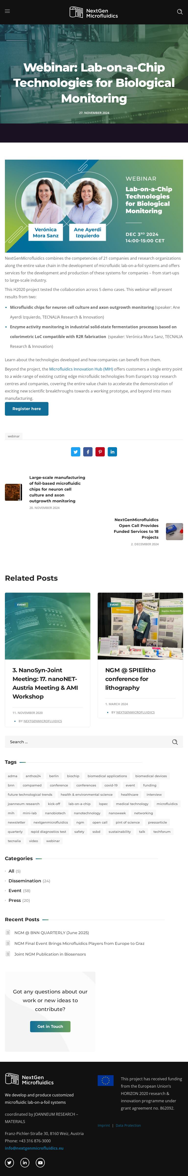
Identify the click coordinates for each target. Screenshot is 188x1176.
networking (143, 813)
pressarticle (157, 822)
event (130, 785)
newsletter (16, 822)
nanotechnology (87, 813)
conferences (86, 785)
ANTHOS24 (33, 776)
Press (15, 900)
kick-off (54, 804)
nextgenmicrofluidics (51, 822)
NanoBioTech (55, 813)
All (11, 871)
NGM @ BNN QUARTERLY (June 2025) (51, 932)
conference (59, 785)
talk (142, 832)
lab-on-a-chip (80, 804)
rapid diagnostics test (48, 832)
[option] (47, 660)
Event (21, 604)
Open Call (100, 822)
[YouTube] (40, 1162)
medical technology (132, 804)
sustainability (120, 832)
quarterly (15, 832)
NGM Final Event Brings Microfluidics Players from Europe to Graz (79, 943)
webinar (14, 436)
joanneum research (24, 804)
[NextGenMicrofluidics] (93, 11)
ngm (80, 822)
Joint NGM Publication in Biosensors (50, 954)
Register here (26, 408)
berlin (54, 776)
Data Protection (128, 1125)
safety (79, 832)
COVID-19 (111, 785)
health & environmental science (87, 794)
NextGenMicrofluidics (43, 721)
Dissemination (25, 881)
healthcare (129, 794)
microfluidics (167, 804)
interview (154, 794)
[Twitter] (9, 1162)
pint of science (128, 822)
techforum (162, 832)
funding (149, 785)
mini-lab (30, 813)
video (33, 841)
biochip (73, 776)
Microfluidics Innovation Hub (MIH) (81, 369)
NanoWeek (117, 813)
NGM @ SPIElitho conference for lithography (130, 679)
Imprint (104, 1125)
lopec (103, 804)
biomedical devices (151, 776)
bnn (11, 785)
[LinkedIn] (25, 1162)
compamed (32, 785)
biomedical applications (107, 776)
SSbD (96, 832)
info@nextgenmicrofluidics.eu (34, 1148)
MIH (11, 813)
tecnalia (14, 841)
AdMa (12, 776)
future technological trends (30, 794)
